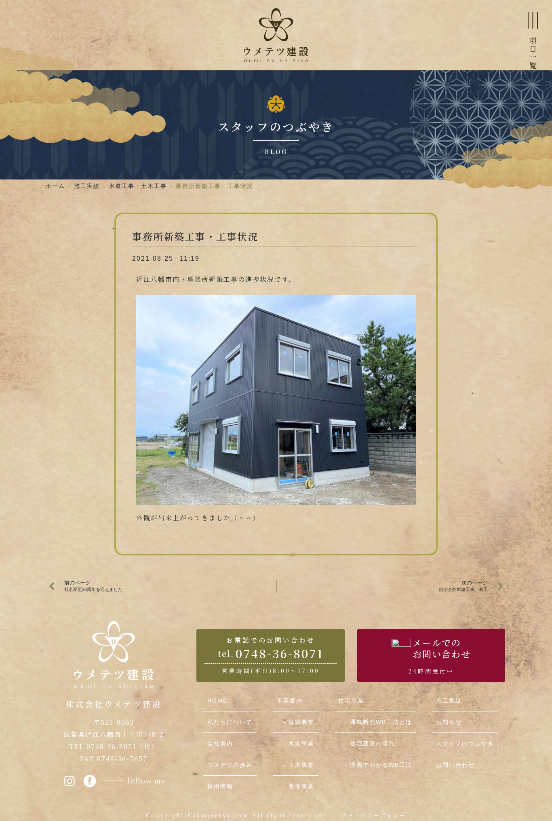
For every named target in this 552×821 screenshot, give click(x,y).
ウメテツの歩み (230, 765)
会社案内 (220, 743)
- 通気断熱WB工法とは (375, 722)
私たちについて (230, 722)
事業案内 (290, 700)
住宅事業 (351, 700)
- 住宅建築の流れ (366, 743)
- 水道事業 (295, 743)
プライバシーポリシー (373, 815)
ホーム (55, 186)
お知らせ (449, 722)
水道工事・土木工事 (138, 186)
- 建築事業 (295, 722)
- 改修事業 (295, 786)
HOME (217, 700)
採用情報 (220, 786)
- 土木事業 (295, 765)
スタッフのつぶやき (465, 743)
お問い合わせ (455, 765)
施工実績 (87, 186)
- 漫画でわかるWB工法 (375, 765)
